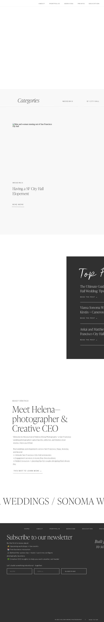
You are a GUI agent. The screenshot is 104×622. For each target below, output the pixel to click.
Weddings (18, 183)
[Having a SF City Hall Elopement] (32, 150)
